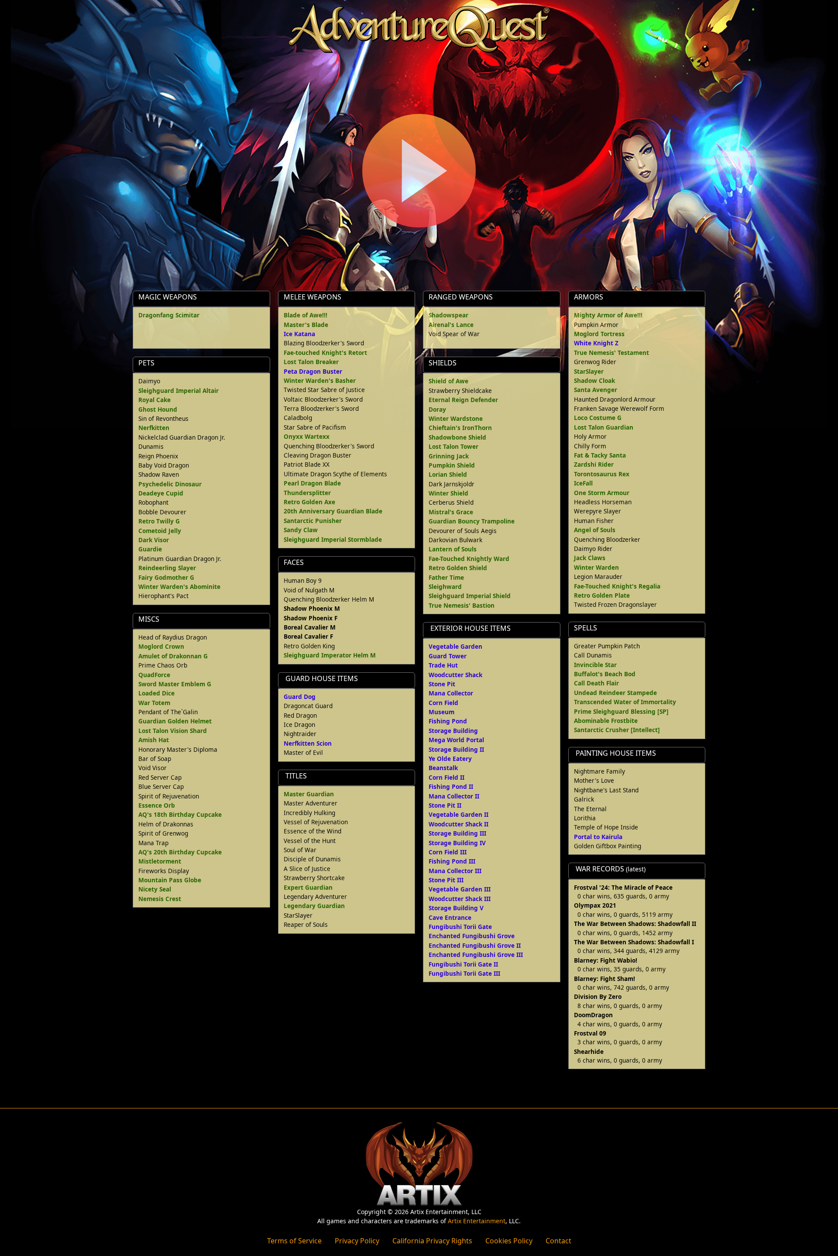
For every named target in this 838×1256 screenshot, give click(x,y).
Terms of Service (294, 1241)
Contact (558, 1241)
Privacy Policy (357, 1241)
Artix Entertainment (476, 1221)
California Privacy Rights (432, 1241)
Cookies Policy (508, 1241)
